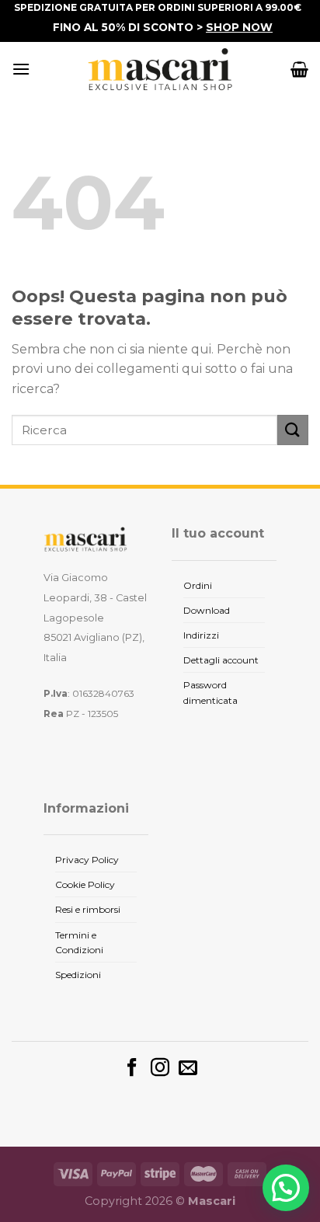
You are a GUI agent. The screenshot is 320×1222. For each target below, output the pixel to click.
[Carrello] (299, 69)
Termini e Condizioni (79, 942)
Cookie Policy (85, 884)
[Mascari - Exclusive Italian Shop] (160, 69)
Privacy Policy (87, 859)
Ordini (197, 585)
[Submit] (292, 430)
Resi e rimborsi (87, 909)
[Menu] (21, 69)
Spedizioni (78, 974)
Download (206, 610)
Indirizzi (201, 635)
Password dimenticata (210, 692)
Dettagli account (221, 660)
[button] (286, 1188)
